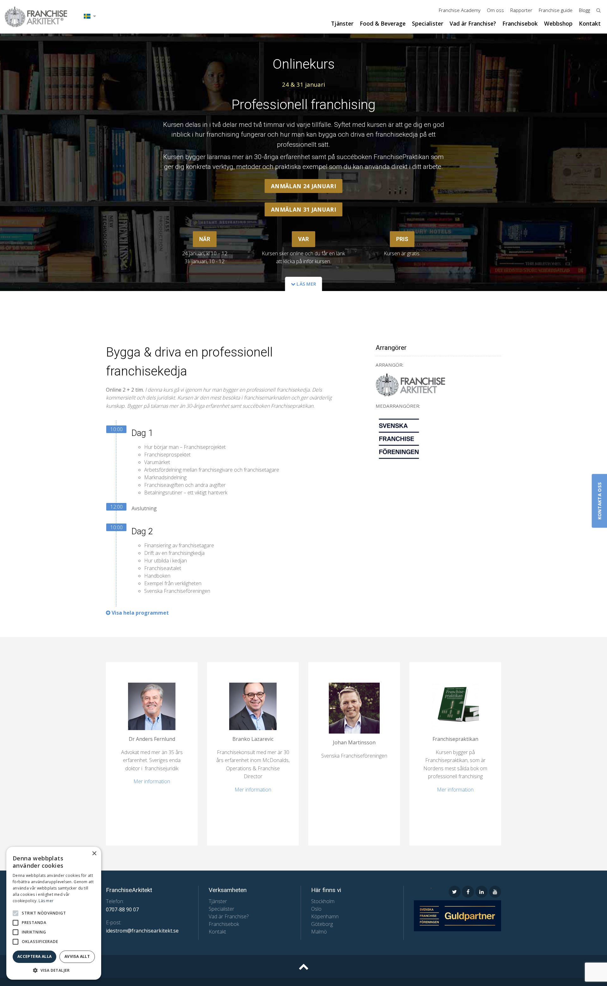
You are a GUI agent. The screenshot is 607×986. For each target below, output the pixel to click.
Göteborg (322, 924)
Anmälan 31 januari (303, 209)
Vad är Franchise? (473, 23)
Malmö (319, 931)
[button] (15, 913)
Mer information (151, 781)
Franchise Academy (460, 10)
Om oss (495, 10)
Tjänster (342, 23)
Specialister (427, 23)
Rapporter (521, 10)
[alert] (53, 913)
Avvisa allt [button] (77, 956)
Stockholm (322, 901)
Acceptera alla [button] (34, 956)
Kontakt (590, 23)
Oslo (316, 908)
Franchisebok (520, 23)
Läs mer (305, 284)
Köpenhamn (325, 916)
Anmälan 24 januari (303, 186)
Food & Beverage (383, 23)
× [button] (94, 853)
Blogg (584, 10)
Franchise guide (556, 10)
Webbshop (558, 23)
